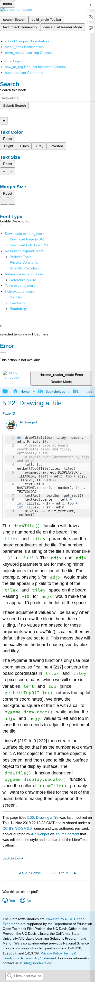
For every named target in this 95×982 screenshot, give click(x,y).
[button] (17, 303)
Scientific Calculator (25, 268)
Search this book (13, 90)
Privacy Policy (51, 953)
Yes (12, 901)
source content (67, 834)
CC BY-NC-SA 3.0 (17, 828)
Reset (7, 139)
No (29, 901)
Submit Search (14, 105)
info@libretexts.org (37, 963)
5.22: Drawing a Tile (42, 817)
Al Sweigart (28, 422)
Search (9, 976)
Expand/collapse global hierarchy (8, 392)
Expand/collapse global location (90, 390)
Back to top (11, 858)
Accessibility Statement (38, 958)
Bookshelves (55, 391)
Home (24, 391)
